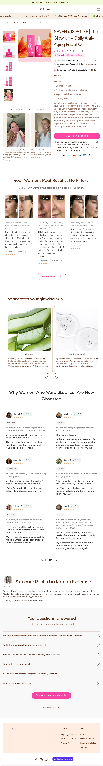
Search (83, 735)
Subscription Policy (88, 743)
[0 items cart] (98, 9)
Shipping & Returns (69, 735)
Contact (83, 747)
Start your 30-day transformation (51, 695)
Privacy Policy (66, 743)
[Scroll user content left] (43, 109)
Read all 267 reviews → (51, 560)
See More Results (49, 276)
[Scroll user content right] (49, 109)
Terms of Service (87, 739)
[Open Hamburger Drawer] (4, 9)
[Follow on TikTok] (46, 759)
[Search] (92, 9)
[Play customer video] (16, 130)
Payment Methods (68, 739)
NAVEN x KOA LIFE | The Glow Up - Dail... (33, 23)
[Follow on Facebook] (35, 759)
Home (5, 23)
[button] (22, 45)
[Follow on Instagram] (41, 759)
